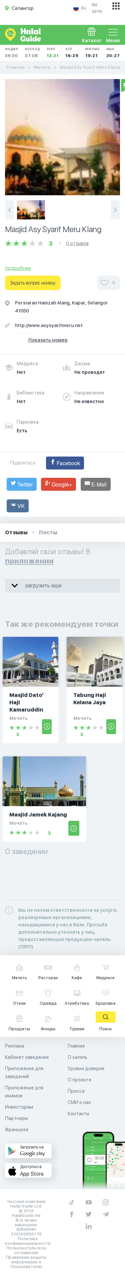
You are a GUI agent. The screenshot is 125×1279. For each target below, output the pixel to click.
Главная (15, 67)
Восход (32, 52)
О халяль (77, 1057)
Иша (113, 52)
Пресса (76, 1091)
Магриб (92, 52)
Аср (72, 52)
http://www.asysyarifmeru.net (49, 325)
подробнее (18, 268)
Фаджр (11, 52)
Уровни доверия (86, 1068)
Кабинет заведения (27, 1057)
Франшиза (16, 1129)
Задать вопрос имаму (33, 283)
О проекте (79, 1079)
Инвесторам (19, 1107)
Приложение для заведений (24, 1072)
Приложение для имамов (24, 1091)
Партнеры (16, 1118)
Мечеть (42, 67)
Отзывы (16, 532)
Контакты (78, 1113)
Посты (48, 532)
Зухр (53, 52)
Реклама (14, 1046)
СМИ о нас (79, 1102)
